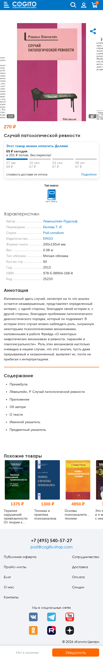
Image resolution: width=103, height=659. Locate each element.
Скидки (78, 587)
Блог (7, 577)
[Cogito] (24, 5)
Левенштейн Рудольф (60, 221)
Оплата (78, 577)
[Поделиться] (93, 31)
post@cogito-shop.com (51, 547)
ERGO (48, 238)
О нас (9, 587)
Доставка (80, 567)
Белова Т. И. (53, 227)
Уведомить (76, 652)
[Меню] (6, 5)
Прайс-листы (15, 567)
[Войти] (84, 5)
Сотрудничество (85, 557)
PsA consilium (53, 233)
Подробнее (89, 174)
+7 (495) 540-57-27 (51, 540)
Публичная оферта (20, 557)
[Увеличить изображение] (92, 116)
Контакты (11, 597)
